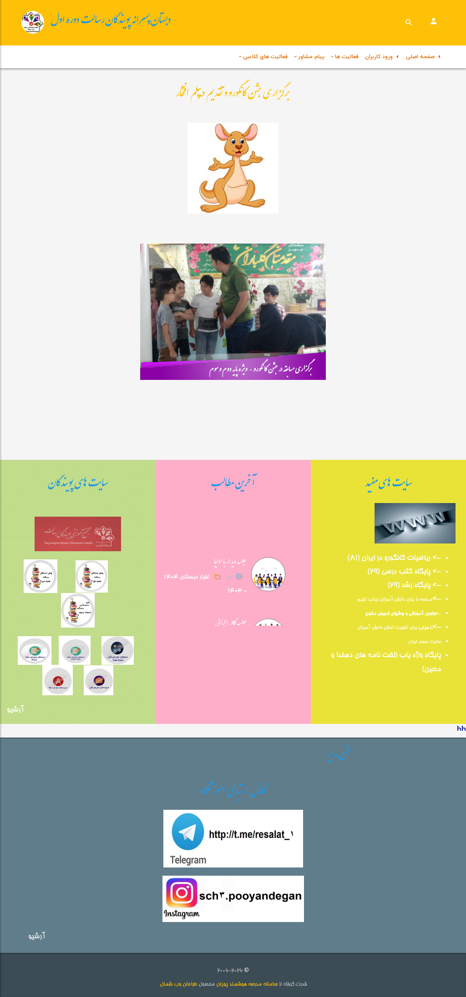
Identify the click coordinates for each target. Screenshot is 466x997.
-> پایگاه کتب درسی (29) (404, 572)
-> (436, 599)
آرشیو (15, 710)
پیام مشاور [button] (311, 56)
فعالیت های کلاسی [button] (265, 56)
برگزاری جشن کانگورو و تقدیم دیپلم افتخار (233, 95)
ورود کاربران (380, 56)
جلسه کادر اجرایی (231, 621)
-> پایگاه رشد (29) (414, 586)
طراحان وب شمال (178, 984)
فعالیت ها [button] (347, 56)
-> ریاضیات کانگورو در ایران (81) (394, 558)
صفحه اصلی (422, 56)
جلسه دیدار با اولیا (230, 560)
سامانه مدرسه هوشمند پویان (246, 984)
